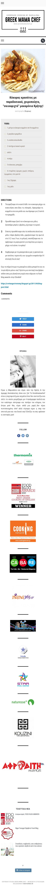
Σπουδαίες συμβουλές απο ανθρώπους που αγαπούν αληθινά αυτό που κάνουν (28, 845)
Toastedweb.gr (28, 883)
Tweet (24, 319)
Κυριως (28, 111)
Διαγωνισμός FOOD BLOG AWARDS (27, 814)
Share (24, 325)
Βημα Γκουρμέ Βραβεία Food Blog (26, 828)
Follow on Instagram (24, 870)
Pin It (24, 336)
